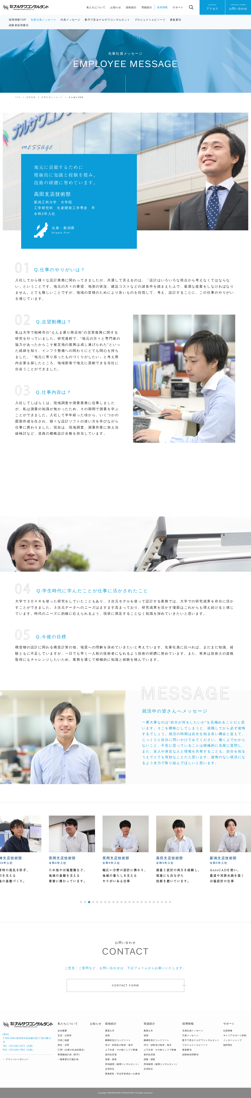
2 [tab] (85, 902)
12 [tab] (125, 902)
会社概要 (62, 1030)
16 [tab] (142, 902)
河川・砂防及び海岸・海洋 (119, 1045)
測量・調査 (111, 1059)
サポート (178, 7)
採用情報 (162, 7)
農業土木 (109, 1030)
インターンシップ (232, 1040)
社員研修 (227, 1030)
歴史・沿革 (63, 1045)
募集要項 (175, 19)
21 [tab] (162, 902)
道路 (107, 1035)
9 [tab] (113, 902)
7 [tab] (105, 902)
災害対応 (109, 1069)
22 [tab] (166, 902)
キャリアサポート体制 (234, 1035)
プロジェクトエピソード (150, 19)
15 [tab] (138, 902)
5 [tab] (97, 902)
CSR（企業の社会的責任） (72, 1050)
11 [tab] (121, 902)
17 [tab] (146, 902)
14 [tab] (133, 902)
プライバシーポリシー (17, 1059)
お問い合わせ (238, 7)
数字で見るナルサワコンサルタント (107, 19)
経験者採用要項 (19, 25)
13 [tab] (129, 902)
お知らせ (115, 7)
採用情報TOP (17, 19)
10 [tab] (117, 902)
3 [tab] (89, 902)
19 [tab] (154, 902)
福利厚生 (227, 1045)
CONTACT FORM (125, 985)
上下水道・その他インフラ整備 (121, 1050)
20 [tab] (158, 902)
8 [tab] (109, 902)
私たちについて (96, 7)
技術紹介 (131, 7)
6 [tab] (101, 902)
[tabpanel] (126, 850)
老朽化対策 (111, 1054)
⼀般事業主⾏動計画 (68, 1059)
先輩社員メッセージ (43, 19)
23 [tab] (170, 902)
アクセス (212, 7)
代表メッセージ (70, 19)
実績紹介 (146, 7)
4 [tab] (93, 902)
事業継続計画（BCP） (69, 1054)
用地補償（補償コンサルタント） (122, 1064)
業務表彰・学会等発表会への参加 (122, 1073)
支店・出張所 (65, 1035)
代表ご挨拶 (63, 1040)
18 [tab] (150, 902)
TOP (18, 97)
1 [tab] (81, 902)
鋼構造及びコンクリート (118, 1040)
